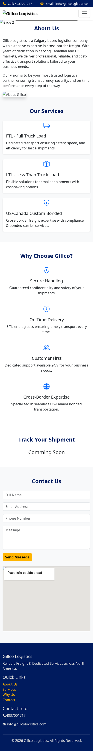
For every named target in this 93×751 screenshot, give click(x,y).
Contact (9, 699)
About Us (10, 684)
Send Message (17, 557)
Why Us (9, 694)
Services (9, 689)
